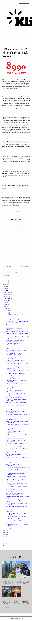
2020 (4, 288)
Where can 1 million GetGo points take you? (17, 467)
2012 (4, 543)
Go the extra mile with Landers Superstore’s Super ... (14, 344)
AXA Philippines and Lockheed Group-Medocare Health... (15, 384)
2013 (4, 541)
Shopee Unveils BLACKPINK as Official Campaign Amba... (16, 418)
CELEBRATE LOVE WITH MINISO (14, 438)
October (6, 296)
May (5, 306)
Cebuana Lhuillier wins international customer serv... (15, 432)
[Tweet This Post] (13, 213)
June (5, 304)
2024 (4, 280)
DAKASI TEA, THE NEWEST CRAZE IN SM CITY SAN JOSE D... (17, 377)
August (6, 300)
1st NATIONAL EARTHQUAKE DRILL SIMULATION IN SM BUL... (15, 341)
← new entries (7, 266)
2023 (4, 282)
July (5, 302)
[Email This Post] (18, 213)
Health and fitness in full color (14, 446)
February (6, 313)
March (6, 310)
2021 (4, 286)
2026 (4, 275)
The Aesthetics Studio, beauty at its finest (17, 449)
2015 (4, 537)
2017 (4, 532)
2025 (4, 278)
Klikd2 (10, 618)
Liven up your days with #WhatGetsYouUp (17, 331)
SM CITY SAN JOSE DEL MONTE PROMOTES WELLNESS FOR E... (15, 354)
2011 (4, 545)
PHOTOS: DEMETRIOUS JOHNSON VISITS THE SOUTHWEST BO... (17, 318)
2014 (4, 539)
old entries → (25, 266)
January (6, 528)
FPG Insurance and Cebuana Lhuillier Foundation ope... (15, 361)
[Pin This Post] (16, 213)
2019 (4, 290)
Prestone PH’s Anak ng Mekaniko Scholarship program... (14, 391)
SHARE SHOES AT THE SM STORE (15, 406)
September (7, 298)
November (7, 294)
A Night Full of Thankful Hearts (14, 518)
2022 (4, 284)
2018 (4, 530)
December (7, 292)
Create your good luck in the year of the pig (17, 516)
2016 (4, 534)
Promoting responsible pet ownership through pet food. (16, 374)
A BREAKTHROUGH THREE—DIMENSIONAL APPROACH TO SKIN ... (17, 322)
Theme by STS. (19, 618)
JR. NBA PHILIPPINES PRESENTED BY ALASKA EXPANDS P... (16, 494)
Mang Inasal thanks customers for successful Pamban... (14, 325)
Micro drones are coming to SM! (14, 397)
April (5, 308)
